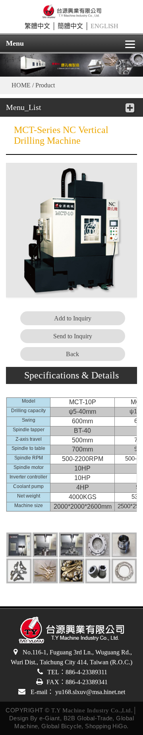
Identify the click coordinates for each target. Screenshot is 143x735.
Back (72, 354)
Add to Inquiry (72, 318)
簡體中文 (70, 26)
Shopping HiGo (106, 726)
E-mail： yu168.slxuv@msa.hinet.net (77, 692)
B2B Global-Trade (88, 718)
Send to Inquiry (72, 336)
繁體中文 (37, 26)
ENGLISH (104, 26)
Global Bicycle (61, 726)
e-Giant (49, 718)
